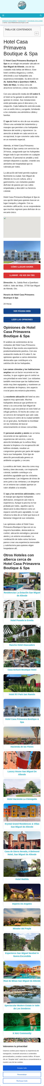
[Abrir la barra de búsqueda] (41, 15)
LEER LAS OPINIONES (22, 319)
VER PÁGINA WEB (22, 311)
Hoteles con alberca (9, 21)
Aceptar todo (22, 1068)
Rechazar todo (22, 1081)
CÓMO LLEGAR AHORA (22, 267)
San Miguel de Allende (35, 21)
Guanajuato (22, 21)
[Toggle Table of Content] (35, 33)
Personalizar (22, 1074)
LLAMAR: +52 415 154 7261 (22, 275)
